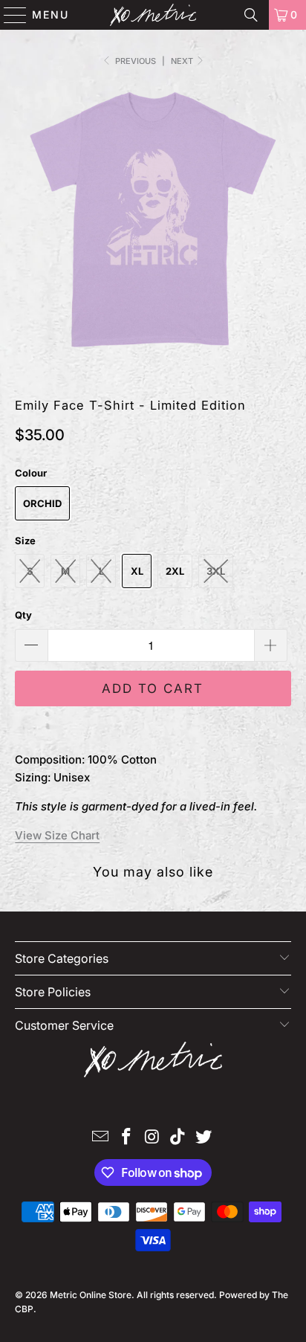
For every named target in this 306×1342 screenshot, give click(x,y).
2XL (175, 571)
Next (183, 61)
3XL (215, 571)
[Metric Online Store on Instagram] (152, 1138)
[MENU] (8, 15)
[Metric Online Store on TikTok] (178, 1138)
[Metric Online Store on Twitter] (204, 1138)
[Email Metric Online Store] (101, 1138)
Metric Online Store (90, 1294)
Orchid (42, 503)
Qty (23, 615)
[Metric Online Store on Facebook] (126, 1138)
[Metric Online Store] (153, 15)
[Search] (251, 15)
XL (137, 571)
